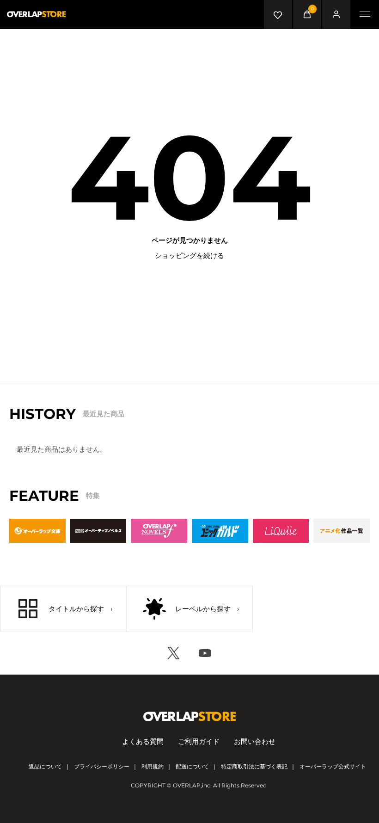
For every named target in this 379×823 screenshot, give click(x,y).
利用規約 (152, 766)
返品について (45, 766)
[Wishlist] (278, 14)
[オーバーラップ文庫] (37, 531)
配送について (192, 766)
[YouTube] (205, 653)
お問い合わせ (254, 741)
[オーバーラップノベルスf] (159, 531)
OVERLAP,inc (191, 785)
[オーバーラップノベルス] (98, 531)
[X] (174, 653)
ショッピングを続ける (189, 255)
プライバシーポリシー (101, 766)
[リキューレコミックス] (281, 531)
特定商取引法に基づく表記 (254, 766)
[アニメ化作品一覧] (341, 531)
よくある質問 (143, 741)
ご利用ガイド (199, 741)
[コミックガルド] (220, 531)
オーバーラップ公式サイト (333, 766)
